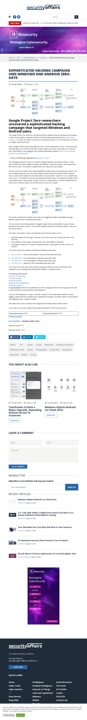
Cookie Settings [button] (9, 715)
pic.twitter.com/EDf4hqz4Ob (18, 154)
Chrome (30, 345)
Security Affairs (54, 350)
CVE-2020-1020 (16, 261)
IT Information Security (17, 350)
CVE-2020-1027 (16, 263)
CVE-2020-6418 (16, 255)
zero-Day (33, 355)
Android (12, 345)
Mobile (35, 700)
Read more (15, 420)
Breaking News (30, 57)
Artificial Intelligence (42, 685)
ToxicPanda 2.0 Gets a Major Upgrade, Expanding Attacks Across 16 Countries (25, 411)
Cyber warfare (15, 689)
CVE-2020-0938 (16, 258)
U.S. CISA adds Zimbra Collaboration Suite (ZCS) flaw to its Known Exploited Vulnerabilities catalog (45, 513)
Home (11, 57)
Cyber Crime (14, 685)
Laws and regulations (42, 693)
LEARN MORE (18, 667)
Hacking (42, 57)
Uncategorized (23, 557)
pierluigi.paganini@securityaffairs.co (23, 661)
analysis (65, 176)
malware (30, 350)
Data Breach (15, 696)
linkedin (28, 337)
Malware (36, 696)
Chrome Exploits (15, 278)
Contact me (61, 700)
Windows (24, 355)
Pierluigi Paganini (16, 84)
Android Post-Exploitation (19, 283)
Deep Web (13, 700)
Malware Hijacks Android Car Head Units (60, 408)
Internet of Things (41, 689)
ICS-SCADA (61, 689)
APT (18, 57)
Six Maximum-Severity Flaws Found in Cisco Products (43, 540)
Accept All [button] (21, 715)
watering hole (14, 355)
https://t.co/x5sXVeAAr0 (67, 151)
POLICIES (60, 696)
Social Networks (64, 682)
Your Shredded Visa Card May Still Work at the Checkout (45, 527)
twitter (41, 337)
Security (21, 518)
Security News (66, 350)
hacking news (49, 345)
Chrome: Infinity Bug (17, 276)
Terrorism (61, 685)
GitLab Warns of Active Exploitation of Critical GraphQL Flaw (47, 553)
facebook (16, 337)
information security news (64, 345)
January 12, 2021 (42, 158)
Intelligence (38, 682)
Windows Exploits (16, 285)
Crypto (59, 693)
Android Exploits (15, 281)
